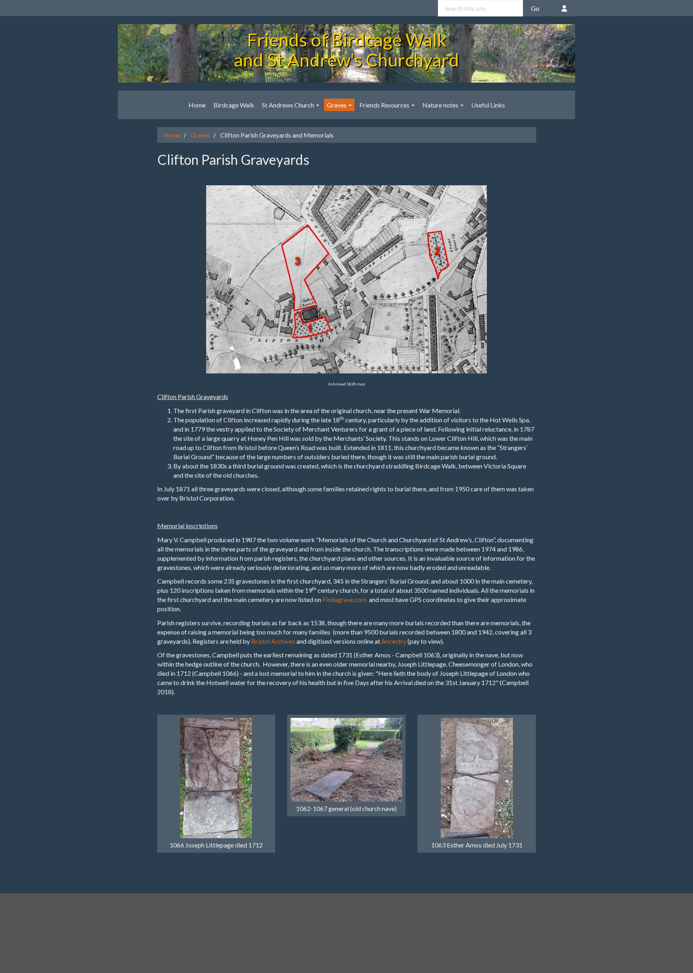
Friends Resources (385, 105)
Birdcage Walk (233, 105)
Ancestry (393, 641)
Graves (337, 105)
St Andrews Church (288, 105)
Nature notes (441, 105)
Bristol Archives (273, 641)
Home (197, 105)
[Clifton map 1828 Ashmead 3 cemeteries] (346, 278)
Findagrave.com (344, 599)
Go (535, 8)
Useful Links (488, 105)
